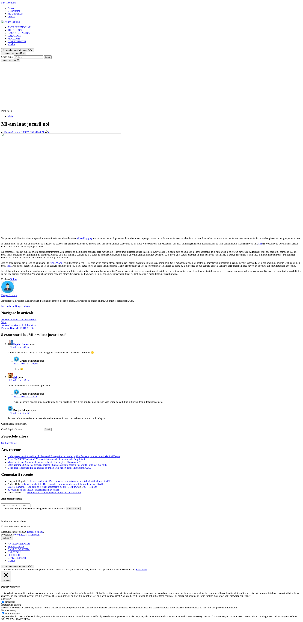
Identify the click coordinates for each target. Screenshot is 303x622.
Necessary (10, 602)
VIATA (11, 44)
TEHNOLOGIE (16, 30)
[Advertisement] (151, 86)
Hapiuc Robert (21, 344)
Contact (11, 16)
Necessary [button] (6, 598)
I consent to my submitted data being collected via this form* (35, 508)
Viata (10, 116)
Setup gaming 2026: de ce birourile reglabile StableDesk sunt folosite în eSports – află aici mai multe (57, 465)
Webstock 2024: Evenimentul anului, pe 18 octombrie (54, 492)
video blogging (84, 238)
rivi (15, 377)
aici (260, 243)
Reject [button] (132, 569)
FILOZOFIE (14, 38)
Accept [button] (124, 569)
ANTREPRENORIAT (19, 27)
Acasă (11, 8)
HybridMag (33, 534)
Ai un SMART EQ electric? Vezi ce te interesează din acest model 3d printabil (46, 459)
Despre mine (14, 10)
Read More (141, 569)
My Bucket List (15, 13)
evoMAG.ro (56, 263)
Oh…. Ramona (89, 486)
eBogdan (12, 489)
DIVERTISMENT (17, 41)
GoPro (13, 279)
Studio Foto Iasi (9, 443)
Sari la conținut (8, 2)
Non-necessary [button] (8, 610)
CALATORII (14, 35)
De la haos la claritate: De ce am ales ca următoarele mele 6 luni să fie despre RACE (49, 467)
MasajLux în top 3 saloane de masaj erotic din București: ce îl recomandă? (44, 462)
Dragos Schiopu (12, 132)
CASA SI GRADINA (19, 33)
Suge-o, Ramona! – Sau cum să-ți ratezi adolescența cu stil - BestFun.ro (43, 486)
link (9, 265)
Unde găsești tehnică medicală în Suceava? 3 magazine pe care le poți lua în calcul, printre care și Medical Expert (64, 456)
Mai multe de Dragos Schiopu (16, 306)
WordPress (19, 534)
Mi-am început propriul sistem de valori (39, 489)
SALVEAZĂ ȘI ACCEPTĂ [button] (15, 619)
